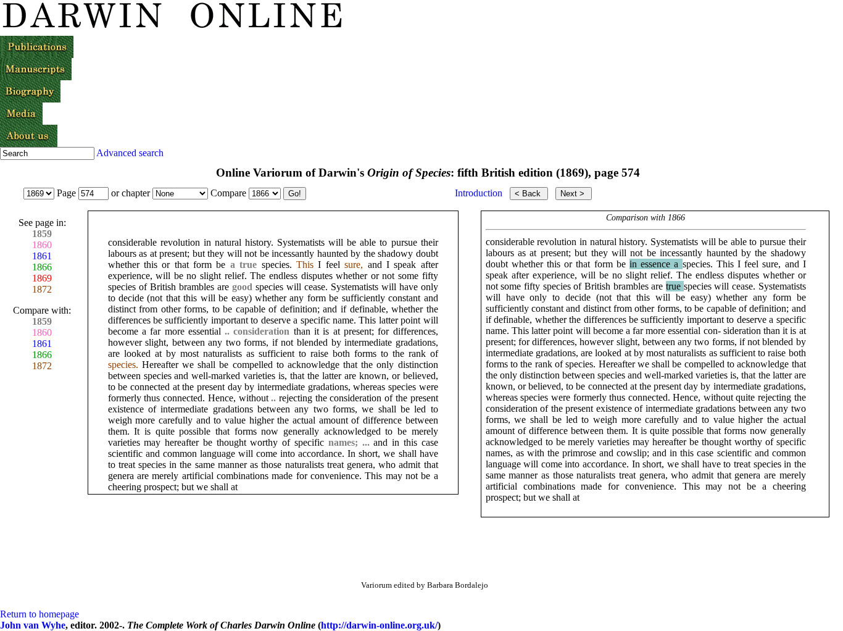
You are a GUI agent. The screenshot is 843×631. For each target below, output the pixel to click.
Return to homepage (39, 614)
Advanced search (130, 153)
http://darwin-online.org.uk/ (379, 625)
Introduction (478, 193)
